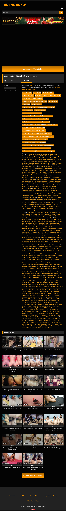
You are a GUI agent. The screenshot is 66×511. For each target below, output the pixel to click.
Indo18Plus (30, 184)
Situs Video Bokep (33, 501)
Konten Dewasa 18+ (33, 243)
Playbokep (40, 197)
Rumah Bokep (55, 199)
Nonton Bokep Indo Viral (47, 257)
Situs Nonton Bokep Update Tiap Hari (51, 293)
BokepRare (58, 172)
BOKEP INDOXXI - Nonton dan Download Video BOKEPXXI (39, 107)
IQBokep (43, 186)
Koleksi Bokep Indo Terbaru (38, 234)
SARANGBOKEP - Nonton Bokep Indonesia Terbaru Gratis (38, 145)
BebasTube (39, 157)
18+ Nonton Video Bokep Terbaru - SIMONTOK (48, 95)
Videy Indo (45, 206)
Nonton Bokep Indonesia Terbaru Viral (41, 264)
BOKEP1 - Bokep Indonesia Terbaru (33, 113)
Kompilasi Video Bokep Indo (39, 241)
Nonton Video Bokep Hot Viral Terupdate (37, 279)
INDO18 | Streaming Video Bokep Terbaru (34, 127)
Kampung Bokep (26, 188)
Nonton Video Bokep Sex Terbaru (42, 284)
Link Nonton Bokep (27, 246)
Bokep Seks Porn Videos (35, 228)
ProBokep (58, 197)
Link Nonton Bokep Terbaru (40, 246)
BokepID (55, 165)
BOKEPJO (42, 170)
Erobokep (31, 183)
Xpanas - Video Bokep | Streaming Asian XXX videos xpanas (39, 151)
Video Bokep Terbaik (32, 322)
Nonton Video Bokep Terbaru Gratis (40, 286)
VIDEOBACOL (26, 206)
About (27, 80)
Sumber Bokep (51, 315)
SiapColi (30, 202)
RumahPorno (25, 201)
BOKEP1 (53, 159)
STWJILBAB (50, 202)
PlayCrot (46, 197)
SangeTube (40, 201)
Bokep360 (25, 161)
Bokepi (50, 165)
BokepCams (38, 163)
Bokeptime (40, 175)
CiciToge (57, 179)
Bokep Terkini (46, 159)
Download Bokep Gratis (49, 228)
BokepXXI (32, 179)
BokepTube (34, 177)
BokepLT (24, 172)
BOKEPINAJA (48, 166)
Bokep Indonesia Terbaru (41, 223)
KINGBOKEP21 (54, 188)
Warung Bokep (26, 208)
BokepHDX (37, 165)
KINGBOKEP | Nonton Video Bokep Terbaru (35, 130)
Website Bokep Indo (31, 327)
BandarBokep (55, 156)
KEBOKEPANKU (36, 188)
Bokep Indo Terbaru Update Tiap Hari (47, 221)
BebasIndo (32, 157)
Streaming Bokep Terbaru (29, 311)
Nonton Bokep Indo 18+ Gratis (37, 250)
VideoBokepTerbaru (36, 206)
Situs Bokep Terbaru (47, 290)
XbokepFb (43, 208)
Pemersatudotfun (53, 195)
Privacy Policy (34, 496)
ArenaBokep (46, 154)
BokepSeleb (32, 174)
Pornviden (52, 197)
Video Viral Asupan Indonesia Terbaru (40, 324)
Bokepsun (52, 174)
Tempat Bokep (34, 204)
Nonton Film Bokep (46, 270)
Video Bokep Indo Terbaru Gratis (41, 318)
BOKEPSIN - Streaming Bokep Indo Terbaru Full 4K (37, 121)
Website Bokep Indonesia (45, 327)
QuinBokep (32, 199)
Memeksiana (46, 192)
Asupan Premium (26, 156)
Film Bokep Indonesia (53, 232)
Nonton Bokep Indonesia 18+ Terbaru (44, 261)
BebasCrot (25, 157)
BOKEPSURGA (26, 175)
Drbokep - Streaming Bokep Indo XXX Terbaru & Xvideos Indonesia (40, 124)
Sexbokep (24, 202)
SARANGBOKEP (48, 201)
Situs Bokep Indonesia (35, 290)
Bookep (38, 179)
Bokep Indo (38, 92)
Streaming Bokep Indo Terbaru (37, 306)
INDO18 (24, 184)
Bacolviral (48, 156)
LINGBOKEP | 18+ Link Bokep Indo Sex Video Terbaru (37, 133)
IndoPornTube (38, 184)
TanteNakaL (58, 202)
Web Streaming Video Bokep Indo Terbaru (44, 326)
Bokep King (38, 159)
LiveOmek (39, 192)
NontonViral (51, 193)
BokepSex (39, 174)
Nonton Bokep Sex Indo (37, 266)
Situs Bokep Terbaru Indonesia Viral (42, 291)
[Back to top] (61, 506)
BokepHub (44, 165)
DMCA (23, 496)
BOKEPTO (47, 175)
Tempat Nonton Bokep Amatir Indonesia (48, 317)
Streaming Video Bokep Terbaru (37, 315)
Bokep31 (59, 159)
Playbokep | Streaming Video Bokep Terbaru (35, 142)
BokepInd (55, 166)
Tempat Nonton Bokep (50, 496)
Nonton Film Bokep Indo (42, 271)
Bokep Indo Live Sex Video (37, 219)
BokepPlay (51, 172)
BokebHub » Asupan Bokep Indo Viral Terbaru (35, 101)
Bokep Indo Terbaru (51, 219)
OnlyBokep (26, 195)
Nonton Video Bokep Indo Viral (42, 281)
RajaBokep (39, 199)
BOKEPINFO (34, 170)
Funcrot (51, 183)
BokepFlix (24, 165)
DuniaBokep (51, 181)
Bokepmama (31, 172)
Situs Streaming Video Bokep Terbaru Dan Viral (44, 302)
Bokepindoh (56, 168)
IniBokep (37, 186)
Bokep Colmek (27, 92)
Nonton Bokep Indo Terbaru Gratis (45, 253)
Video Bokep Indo (27, 318)
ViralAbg (51, 206)
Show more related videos (33, 476)
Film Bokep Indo (41, 232)
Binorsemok (46, 157)
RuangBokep (46, 199)
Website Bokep (35, 208)
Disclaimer (12, 496)
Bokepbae (40, 161)
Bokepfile (59, 163)
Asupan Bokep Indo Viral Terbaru (45, 216)
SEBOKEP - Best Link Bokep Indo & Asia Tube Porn (37, 148)
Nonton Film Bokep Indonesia (45, 273)
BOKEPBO (53, 161)
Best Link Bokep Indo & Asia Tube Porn (42, 217)
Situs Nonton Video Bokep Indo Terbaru (32, 295)
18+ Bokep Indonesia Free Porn (37, 212)
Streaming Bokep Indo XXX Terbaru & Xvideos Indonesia (46, 308)
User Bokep (42, 204)
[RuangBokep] (33, 5)
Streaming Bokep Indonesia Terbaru (48, 309)
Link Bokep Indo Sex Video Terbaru (38, 244)
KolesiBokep (46, 190)
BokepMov (39, 172)
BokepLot (55, 170)
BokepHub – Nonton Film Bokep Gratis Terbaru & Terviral (38, 116)
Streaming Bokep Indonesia (30, 309)
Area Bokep (38, 154)
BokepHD (31, 165)
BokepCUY (53, 163)
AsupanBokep (36, 156)
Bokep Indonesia (37, 104)
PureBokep (25, 199)
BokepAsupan (32, 161)
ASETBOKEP (54, 154)
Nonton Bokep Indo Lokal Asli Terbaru (37, 252)
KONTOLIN (54, 190)
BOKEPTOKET (26, 177)
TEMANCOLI (25, 204)
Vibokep (48, 204)
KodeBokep (38, 190)
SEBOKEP (57, 201)
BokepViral (48, 177)
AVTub (42, 156)
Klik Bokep (31, 190)
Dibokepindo (32, 181)
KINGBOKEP (45, 188)
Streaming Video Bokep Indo (37, 313)
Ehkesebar (25, 183)
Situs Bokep (41, 288)
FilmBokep (45, 183)
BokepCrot (46, 163)
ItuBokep (48, 186)
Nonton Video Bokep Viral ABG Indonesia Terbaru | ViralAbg (39, 136)
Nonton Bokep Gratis (50, 248)
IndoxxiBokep (30, 186)
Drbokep (44, 181)
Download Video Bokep (34, 69)
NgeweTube (25, 193)
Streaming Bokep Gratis (49, 304)
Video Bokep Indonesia (36, 320)
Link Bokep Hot (51, 243)
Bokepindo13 (32, 168)
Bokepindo (25, 168)
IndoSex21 (46, 184)
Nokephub (44, 193)
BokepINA (40, 166)
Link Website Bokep (37, 248)
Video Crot (54, 204)
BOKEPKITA (49, 170)
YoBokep (32, 210)
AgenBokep (31, 154)
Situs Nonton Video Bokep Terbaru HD (43, 297)
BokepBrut (31, 163)
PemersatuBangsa (42, 195)
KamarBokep (55, 186)
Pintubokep (25, 197)
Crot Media (25, 181)
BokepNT (45, 172)
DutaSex (57, 181)
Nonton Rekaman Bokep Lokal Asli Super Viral (41, 277)
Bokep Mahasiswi (49, 92)
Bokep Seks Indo (45, 226)
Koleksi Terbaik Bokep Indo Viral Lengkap (38, 235)
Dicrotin (39, 181)
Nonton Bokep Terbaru (51, 266)
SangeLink (33, 201)
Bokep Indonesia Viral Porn (41, 225)
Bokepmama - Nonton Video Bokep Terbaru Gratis (36, 119)
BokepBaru (47, 161)
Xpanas (56, 208)
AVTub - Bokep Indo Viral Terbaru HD (33, 98)
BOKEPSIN (46, 174)
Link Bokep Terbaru (54, 244)
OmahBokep (59, 193)
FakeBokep (38, 183)
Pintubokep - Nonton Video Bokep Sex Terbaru (35, 139)
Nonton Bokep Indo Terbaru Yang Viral (47, 255)
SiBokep (36, 202)
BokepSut (33, 175)
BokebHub (53, 157)
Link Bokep (43, 243)
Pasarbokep (33, 195)
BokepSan (25, 174)
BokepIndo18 (40, 168)
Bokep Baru (57, 217)
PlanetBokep (32, 197)
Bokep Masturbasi (28, 95)
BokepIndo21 (48, 168)
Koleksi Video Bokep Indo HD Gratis (34, 239)
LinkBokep (33, 192)
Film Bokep (33, 232)
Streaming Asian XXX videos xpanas (32, 304)
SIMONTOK (42, 202)
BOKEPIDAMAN (26, 166)
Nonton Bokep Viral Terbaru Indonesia (47, 268)
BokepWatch (55, 177)
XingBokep (50, 208)
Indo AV (56, 183)
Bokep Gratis (25, 219)
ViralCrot (57, 206)
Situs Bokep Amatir (51, 288)
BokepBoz (25, 163)
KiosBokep (25, 190)
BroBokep (44, 179)
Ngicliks (32, 193)
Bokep (31, 85)
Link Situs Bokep (53, 246)
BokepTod (53, 175)
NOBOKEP (38, 193)
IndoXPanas (53, 184)
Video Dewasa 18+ (44, 322)
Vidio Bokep (54, 324)
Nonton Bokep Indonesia (43, 259)
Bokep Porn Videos (35, 226)
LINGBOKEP (25, 192)
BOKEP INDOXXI (29, 159)
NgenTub (53, 192)
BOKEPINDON (26, 170)
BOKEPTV (41, 177)
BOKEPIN (34, 166)
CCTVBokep (51, 179)
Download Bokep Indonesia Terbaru (43, 230)
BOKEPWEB (25, 179)
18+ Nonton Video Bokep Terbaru (40, 214)
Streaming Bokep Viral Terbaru (45, 311)
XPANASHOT (25, 210)
